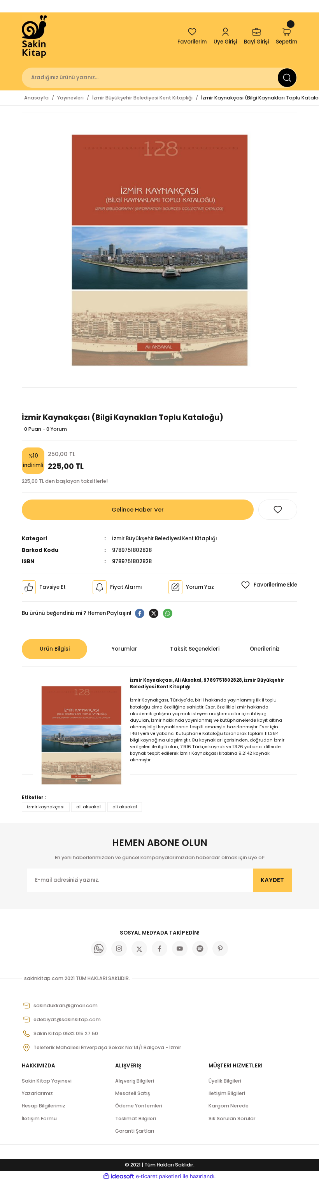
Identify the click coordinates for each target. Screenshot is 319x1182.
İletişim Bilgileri (227, 1093)
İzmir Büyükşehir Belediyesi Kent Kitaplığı (164, 538)
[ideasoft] (118, 1176)
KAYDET (272, 880)
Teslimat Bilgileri (135, 1118)
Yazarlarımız (37, 1093)
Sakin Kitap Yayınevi (47, 1081)
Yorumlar (124, 649)
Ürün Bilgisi (55, 649)
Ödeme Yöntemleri (138, 1105)
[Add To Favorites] (277, 510)
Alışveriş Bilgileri (134, 1081)
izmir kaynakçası (46, 807)
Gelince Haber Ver (138, 510)
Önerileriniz (265, 649)
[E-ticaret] (158, 1176)
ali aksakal (88, 807)
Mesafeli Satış (132, 1093)
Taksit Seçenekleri (194, 649)
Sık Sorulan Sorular (232, 1118)
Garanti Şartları (134, 1131)
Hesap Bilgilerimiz (43, 1105)
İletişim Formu (39, 1118)
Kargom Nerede (229, 1105)
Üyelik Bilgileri (225, 1081)
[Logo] (35, 36)
